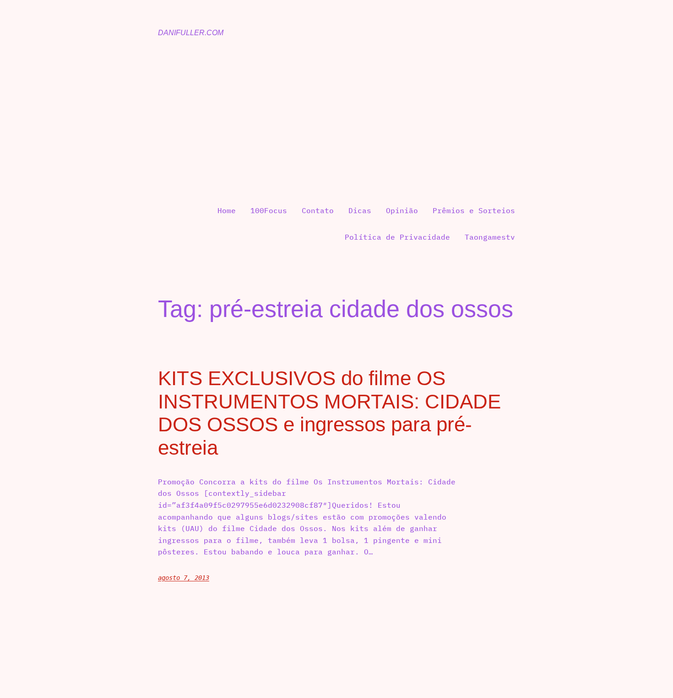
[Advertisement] (336, 122)
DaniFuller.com (190, 33)
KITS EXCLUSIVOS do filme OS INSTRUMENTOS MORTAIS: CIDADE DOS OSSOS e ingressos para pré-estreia (329, 413)
